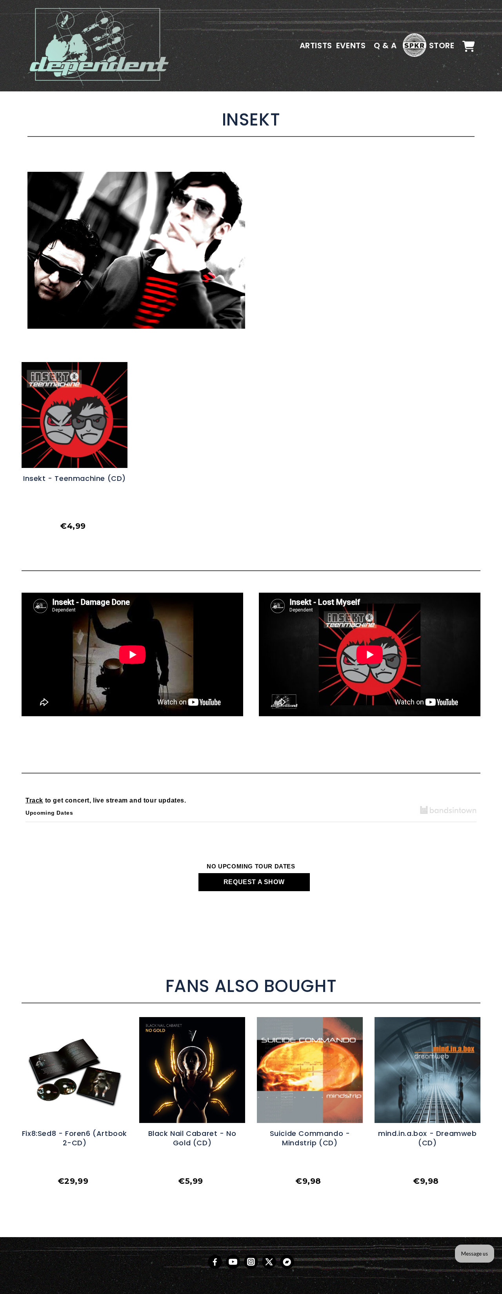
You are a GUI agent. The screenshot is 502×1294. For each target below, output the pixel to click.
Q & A (385, 45)
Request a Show (254, 882)
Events (351, 45)
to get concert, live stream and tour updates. (105, 800)
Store (442, 45)
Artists (316, 45)
